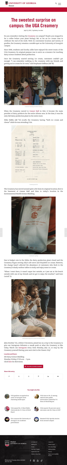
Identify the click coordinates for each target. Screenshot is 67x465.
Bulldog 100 (34, 444)
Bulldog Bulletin (51, 449)
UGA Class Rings (52, 447)
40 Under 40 (34, 442)
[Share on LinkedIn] (48, 376)
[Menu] (59, 3)
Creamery (31, 36)
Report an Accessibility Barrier (53, 454)
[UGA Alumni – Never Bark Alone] (20, 3)
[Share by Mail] (58, 376)
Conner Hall (34, 111)
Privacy (50, 451)
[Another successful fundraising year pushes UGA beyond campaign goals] (1, 232)
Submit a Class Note (35, 454)
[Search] (56, 3)
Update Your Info (35, 451)
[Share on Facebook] (9, 376)
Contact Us (50, 442)
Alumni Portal (51, 444)
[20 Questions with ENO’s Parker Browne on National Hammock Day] (65, 232)
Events (32, 447)
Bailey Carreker (38, 30)
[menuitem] (56, 3)
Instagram (23, 348)
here (10, 362)
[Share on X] (19, 376)
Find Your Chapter (35, 449)
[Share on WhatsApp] (29, 376)
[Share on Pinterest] (38, 376)
